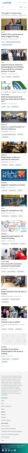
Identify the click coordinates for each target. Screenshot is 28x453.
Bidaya (11, 165)
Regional (4, 182)
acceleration (14, 243)
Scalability (14, 216)
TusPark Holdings (7, 44)
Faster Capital (6, 359)
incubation (16, 76)
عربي (25, 7)
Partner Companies (6, 406)
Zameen (4, 329)
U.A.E (2, 62)
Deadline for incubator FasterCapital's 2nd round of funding (12, 351)
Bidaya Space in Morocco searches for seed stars (10, 158)
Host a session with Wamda (8, 428)
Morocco (4, 124)
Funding (22, 243)
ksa (8, 106)
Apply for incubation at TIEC (12, 210)
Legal (2, 409)
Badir (3, 106)
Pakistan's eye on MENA (10, 322)
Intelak (9, 76)
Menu (21, 7)
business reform (15, 299)
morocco (4, 165)
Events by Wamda (5, 420)
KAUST (3, 271)
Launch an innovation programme (10, 434)
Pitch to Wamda (5, 437)
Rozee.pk (11, 329)
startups (20, 134)
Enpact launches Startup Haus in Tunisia (13, 292)
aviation (4, 190)
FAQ (2, 403)
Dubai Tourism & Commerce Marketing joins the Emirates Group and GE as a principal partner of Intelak (12, 68)
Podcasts (3, 414)
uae (3, 76)
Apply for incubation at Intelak (13, 185)
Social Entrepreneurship (8, 134)
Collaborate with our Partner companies (11, 431)
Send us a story (5, 426)
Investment (15, 106)
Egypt (3, 32)
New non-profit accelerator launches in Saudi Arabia (11, 265)
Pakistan (4, 320)
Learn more (4, 395)
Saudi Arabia (5, 94)
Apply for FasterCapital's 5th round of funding (12, 237)
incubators (5, 302)
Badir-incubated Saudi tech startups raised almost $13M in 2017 (13, 99)
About (20, 2)
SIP (3, 42)
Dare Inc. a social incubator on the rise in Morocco (12, 128)
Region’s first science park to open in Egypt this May (12, 35)
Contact (25, 2)
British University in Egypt (13, 42)
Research (3, 417)
